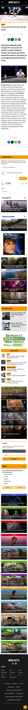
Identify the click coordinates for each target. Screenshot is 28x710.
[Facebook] (8, 39)
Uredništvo (15, 683)
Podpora (6, 483)
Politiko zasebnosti (21, 455)
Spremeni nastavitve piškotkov (14, 690)
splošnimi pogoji (12, 455)
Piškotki (18, 687)
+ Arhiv (22, 466)
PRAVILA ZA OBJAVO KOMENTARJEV (8, 167)
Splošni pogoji (19, 693)
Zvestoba (6, 476)
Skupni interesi (7, 481)
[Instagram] (16, 663)
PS (6, 34)
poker (12, 137)
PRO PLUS (21, 683)
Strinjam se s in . (14, 455)
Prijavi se (23, 178)
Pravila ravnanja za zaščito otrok (14, 696)
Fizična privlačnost (8, 474)
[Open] (3, 2)
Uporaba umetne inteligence (14, 700)
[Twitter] (12, 39)
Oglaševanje (7, 683)
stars (15, 137)
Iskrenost (6, 479)
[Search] (26, 2)
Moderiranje (11, 687)
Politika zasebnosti (10, 693)
